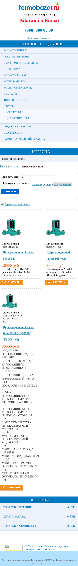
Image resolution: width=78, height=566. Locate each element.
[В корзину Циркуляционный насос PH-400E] (56, 284)
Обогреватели (13, 132)
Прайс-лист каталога (17, 204)
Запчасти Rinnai (15, 75)
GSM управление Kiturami (21, 62)
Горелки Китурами (16, 56)
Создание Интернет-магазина (16, 560)
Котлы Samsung (14, 81)
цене (48, 184)
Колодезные (14, 112)
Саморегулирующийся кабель (24, 139)
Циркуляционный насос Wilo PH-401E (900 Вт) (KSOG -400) (18, 333)
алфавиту (38, 184)
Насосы (9, 106)
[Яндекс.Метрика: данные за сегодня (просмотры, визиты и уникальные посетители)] (14, 548)
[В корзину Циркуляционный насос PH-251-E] (11, 284)
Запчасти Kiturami (16, 50)
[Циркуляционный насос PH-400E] (55, 241)
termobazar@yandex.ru (39, 38)
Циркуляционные (18, 118)
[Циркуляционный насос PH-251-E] (11, 241)
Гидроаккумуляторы (18, 126)
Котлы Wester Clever (18, 87)
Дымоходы (11, 94)
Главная (4, 166)
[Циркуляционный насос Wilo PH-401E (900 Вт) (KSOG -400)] (10, 310)
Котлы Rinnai (12, 69)
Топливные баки (15, 100)
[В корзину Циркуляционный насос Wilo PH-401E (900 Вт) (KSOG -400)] (11, 489)
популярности (62, 184)
